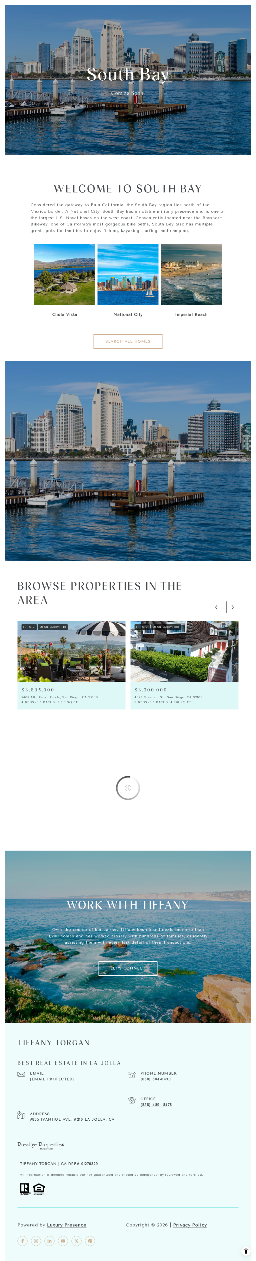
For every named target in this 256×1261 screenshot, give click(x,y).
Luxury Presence (66, 1225)
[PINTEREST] (90, 1241)
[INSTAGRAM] (36, 1241)
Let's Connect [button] (128, 968)
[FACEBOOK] (23, 1241)
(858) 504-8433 (155, 1079)
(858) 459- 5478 (156, 1105)
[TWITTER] (77, 1241)
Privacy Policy (190, 1225)
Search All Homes (128, 341)
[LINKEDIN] (49, 1241)
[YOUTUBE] (63, 1241)
